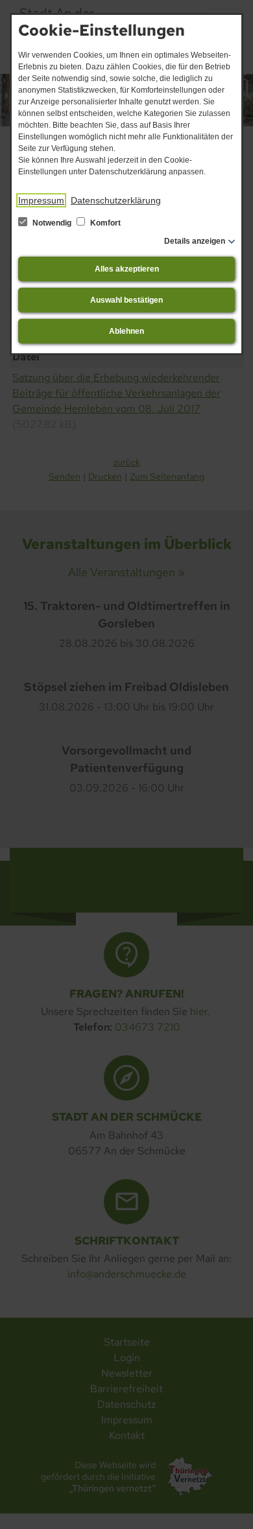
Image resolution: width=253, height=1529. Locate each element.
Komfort (104, 223)
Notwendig (51, 223)
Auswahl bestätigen (126, 300)
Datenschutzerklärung (116, 200)
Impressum (41, 200)
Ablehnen (126, 331)
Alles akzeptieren (127, 269)
